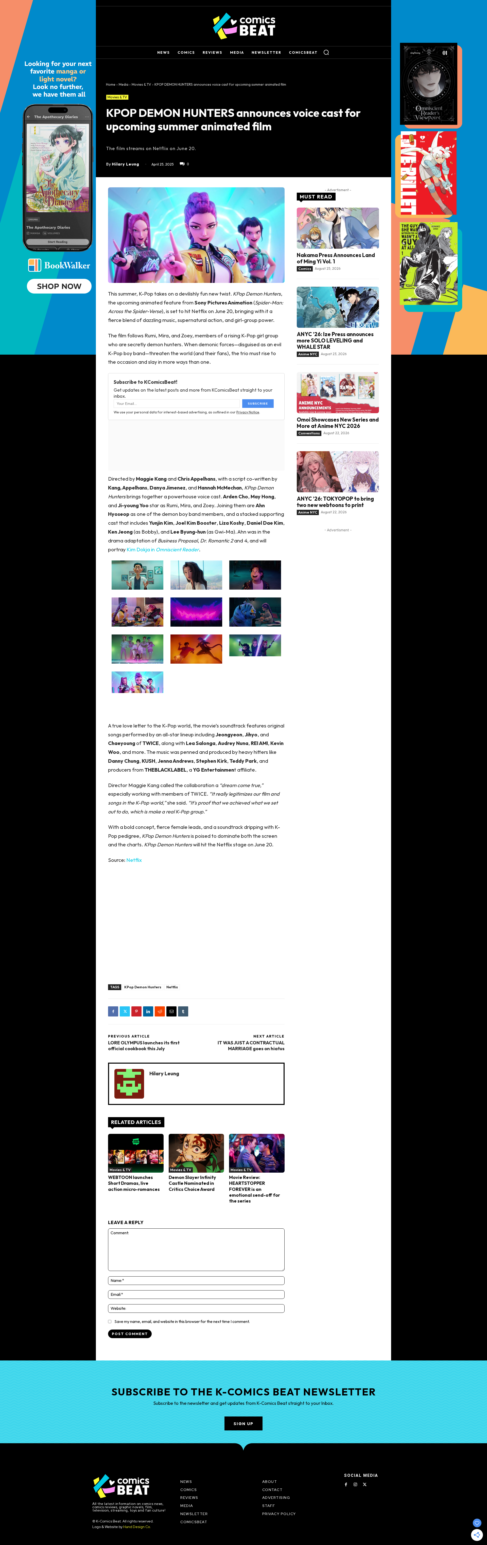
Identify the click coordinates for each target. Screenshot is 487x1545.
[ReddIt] (160, 1011)
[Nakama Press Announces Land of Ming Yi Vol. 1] (338, 228)
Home (110, 84)
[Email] (171, 1011)
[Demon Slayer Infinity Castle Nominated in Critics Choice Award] (196, 1153)
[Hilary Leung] (129, 1084)
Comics (304, 268)
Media (123, 84)
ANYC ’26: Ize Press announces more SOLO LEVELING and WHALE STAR (335, 340)
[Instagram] (355, 1485)
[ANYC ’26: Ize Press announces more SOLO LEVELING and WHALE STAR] (338, 307)
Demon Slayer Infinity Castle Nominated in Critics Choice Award (192, 1183)
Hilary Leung (125, 164)
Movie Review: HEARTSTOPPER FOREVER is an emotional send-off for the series (254, 1189)
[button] (326, 52)
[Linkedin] (148, 1011)
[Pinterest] (136, 1011)
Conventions (309, 433)
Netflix (134, 860)
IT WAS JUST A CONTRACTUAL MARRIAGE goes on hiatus (251, 1045)
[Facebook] (113, 1011)
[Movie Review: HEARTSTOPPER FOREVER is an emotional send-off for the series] (257, 1153)
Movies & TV (141, 84)
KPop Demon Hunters (142, 987)
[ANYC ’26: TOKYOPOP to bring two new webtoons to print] (338, 471)
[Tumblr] (183, 1011)
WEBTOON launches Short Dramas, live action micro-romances (134, 1183)
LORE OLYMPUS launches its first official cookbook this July (144, 1045)
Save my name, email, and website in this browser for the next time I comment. (182, 1321)
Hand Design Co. (137, 1526)
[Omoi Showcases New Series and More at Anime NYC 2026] (338, 392)
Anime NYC (307, 354)
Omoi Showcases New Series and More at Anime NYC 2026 (338, 422)
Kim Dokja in (163, 549)
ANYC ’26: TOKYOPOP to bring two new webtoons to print (335, 501)
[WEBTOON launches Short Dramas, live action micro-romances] (136, 1153)
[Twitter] (125, 1011)
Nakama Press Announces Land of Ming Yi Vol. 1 (336, 258)
